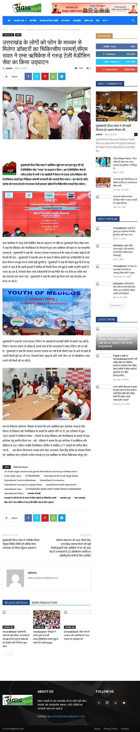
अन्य (104, 20)
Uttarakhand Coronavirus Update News (23, 484)
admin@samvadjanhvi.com (68, 716)
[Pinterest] (45, 76)
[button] (133, 20)
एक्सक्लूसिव (77, 20)
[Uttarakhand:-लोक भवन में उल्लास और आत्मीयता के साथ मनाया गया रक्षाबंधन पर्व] (77, 619)
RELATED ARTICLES (16, 602)
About (97, 728)
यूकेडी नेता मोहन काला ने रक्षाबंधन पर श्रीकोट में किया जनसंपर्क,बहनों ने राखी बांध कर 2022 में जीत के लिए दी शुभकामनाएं (116, 341)
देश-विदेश (33, 20)
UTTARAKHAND (32, 475)
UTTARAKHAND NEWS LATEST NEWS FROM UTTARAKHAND (53, 489)
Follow (130, 54)
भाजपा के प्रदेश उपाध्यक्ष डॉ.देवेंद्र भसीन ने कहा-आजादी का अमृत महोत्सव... (125, 199)
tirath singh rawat (12, 475)
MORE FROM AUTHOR (44, 602)
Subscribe (129, 69)
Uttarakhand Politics (14, 493)
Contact (125, 728)
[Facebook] (28, 76)
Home (6, 29)
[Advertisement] (46, 149)
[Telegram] (61, 76)
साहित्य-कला (88, 20)
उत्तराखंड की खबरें (34, 493)
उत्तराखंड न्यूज (19, 20)
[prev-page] (5, 653)
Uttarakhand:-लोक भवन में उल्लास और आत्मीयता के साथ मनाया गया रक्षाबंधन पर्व (77, 635)
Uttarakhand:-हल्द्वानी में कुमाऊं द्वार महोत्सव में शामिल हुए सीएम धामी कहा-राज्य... (124, 231)
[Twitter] (36, 76)
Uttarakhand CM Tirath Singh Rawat (61, 475)
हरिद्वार (18, 34)
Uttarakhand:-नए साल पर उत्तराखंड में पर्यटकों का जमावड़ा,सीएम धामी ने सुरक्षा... (125, 269)
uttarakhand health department (61, 484)
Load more (115, 305)
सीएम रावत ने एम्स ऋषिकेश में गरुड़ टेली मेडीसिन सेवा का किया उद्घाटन (29, 502)
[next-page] (10, 653)
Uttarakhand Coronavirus (52, 480)
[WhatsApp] (53, 76)
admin (9, 68)
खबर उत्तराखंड (80, 497)
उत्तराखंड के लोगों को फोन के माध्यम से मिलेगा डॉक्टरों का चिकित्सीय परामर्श (30, 497)
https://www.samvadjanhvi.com (43, 578)
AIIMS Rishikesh (20, 467)
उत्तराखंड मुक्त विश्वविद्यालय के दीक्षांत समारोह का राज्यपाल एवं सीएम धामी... (125, 182)
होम (9, 20)
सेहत (97, 20)
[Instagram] (107, 703)
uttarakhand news (13, 489)
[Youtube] (124, 703)
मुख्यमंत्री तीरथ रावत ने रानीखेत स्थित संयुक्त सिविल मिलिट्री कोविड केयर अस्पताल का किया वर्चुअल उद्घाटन (21, 544)
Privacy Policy (110, 728)
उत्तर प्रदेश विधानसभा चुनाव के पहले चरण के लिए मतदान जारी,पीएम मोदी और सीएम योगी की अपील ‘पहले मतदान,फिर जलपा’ (125, 393)
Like (133, 46)
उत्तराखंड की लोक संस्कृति (49, 20)
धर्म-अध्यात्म (65, 20)
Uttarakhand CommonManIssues (20, 480)
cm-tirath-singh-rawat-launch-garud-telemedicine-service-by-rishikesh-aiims (40, 471)
